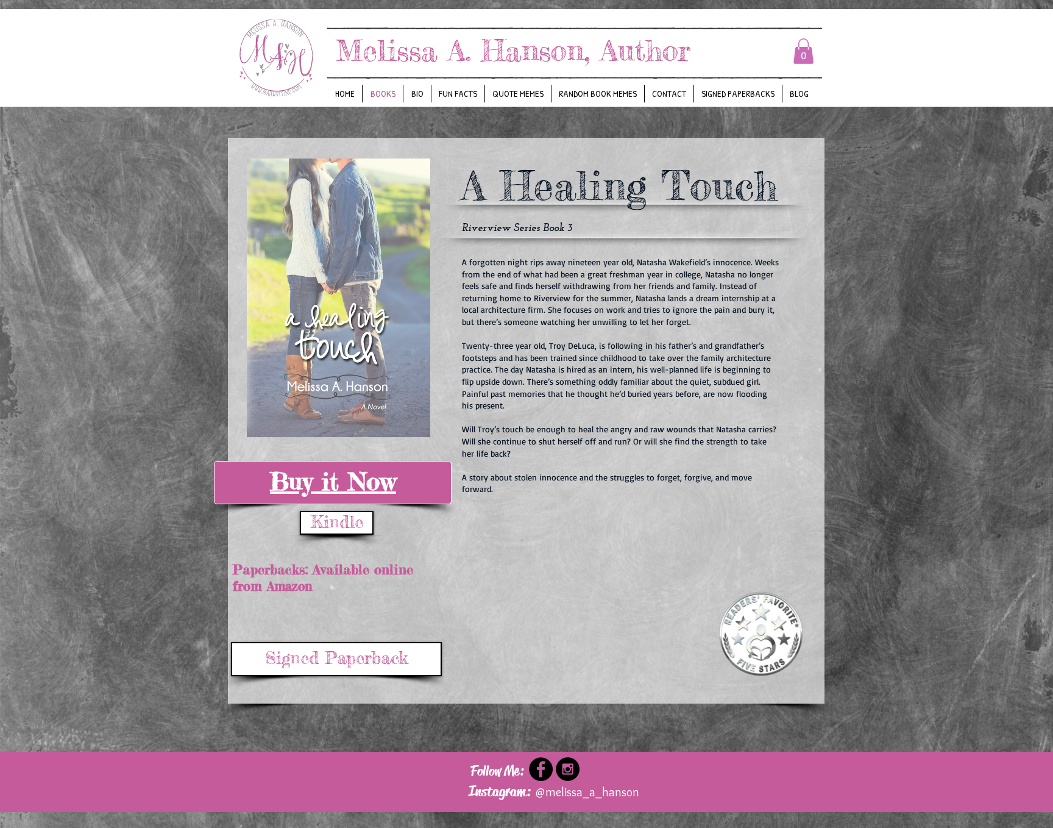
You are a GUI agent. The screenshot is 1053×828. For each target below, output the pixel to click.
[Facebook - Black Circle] (541, 769)
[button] (803, 51)
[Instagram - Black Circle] (568, 769)
